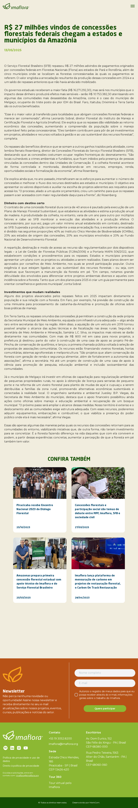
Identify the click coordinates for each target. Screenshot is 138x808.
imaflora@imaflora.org (27, 775)
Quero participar (105, 708)
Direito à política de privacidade (21, 765)
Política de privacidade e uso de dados (21, 759)
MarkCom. (95, 802)
